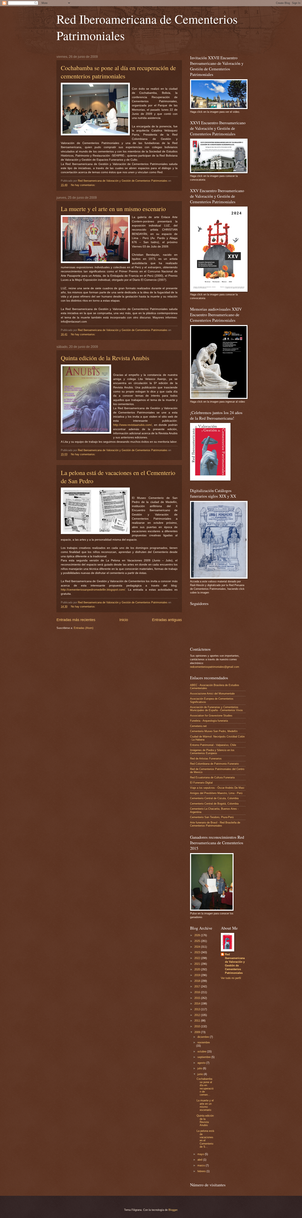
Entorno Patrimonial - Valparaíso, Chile (213, 745)
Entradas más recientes (75, 620)
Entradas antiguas (167, 620)
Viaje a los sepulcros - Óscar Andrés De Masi (217, 787)
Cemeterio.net (198, 726)
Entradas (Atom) (83, 627)
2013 (197, 1009)
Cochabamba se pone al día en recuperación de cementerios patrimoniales (118, 72)
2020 (197, 969)
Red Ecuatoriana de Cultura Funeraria (212, 777)
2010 (197, 1026)
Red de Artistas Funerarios (206, 758)
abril (200, 1159)
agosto (201, 1062)
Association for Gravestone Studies (211, 715)
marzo (201, 1165)
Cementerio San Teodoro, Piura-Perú (212, 817)
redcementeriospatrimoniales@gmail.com (214, 666)
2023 (197, 952)
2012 (197, 1015)
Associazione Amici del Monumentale (212, 693)
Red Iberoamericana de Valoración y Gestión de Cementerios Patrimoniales (235, 963)
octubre (202, 1051)
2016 (197, 992)
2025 (197, 941)
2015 (197, 998)
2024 (197, 946)
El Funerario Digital (201, 782)
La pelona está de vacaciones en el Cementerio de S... (205, 1138)
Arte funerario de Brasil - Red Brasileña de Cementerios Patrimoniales (215, 824)
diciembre (203, 1036)
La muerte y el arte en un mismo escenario (113, 208)
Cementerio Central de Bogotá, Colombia (214, 803)
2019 (197, 975)
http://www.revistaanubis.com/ (132, 424)
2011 (197, 1020)
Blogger (172, 1209)
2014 (197, 1003)
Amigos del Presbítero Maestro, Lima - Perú (216, 793)
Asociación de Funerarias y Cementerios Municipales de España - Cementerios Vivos (216, 709)
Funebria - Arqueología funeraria (209, 720)
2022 (197, 958)
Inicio (123, 620)
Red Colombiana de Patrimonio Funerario (214, 763)
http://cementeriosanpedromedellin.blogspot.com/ (93, 589)
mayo (201, 1154)
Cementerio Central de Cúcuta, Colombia (214, 798)
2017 (197, 986)
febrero (201, 1171)
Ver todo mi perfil (231, 978)
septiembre (204, 1057)
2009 (197, 1032)
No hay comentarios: (83, 185)
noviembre (203, 1042)
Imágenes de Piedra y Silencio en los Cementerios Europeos (212, 752)
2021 (197, 963)
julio (200, 1068)
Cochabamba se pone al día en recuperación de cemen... (205, 1086)
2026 (197, 935)
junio (200, 1074)
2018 (197, 980)
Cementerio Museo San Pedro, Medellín (213, 731)
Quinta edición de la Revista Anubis (105, 358)
